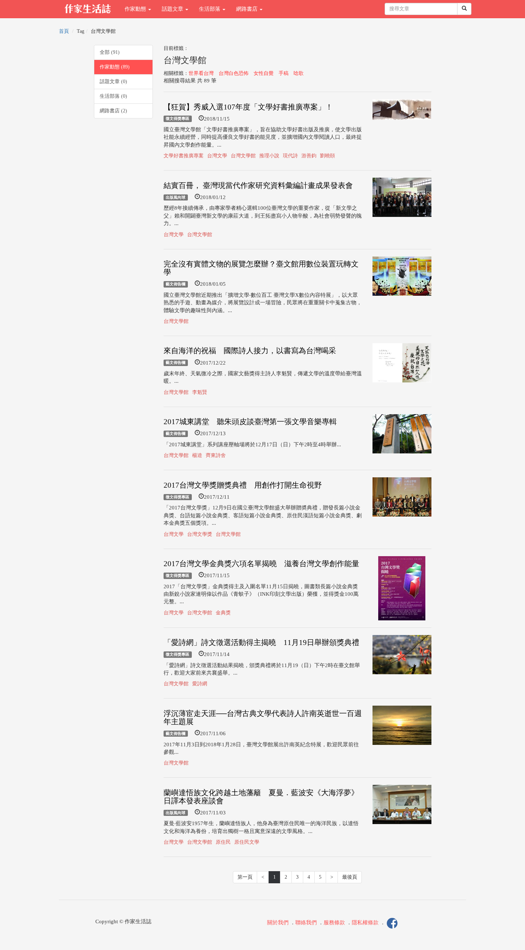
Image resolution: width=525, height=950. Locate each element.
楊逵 (197, 455)
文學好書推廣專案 (184, 155)
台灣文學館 (243, 155)
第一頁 (245, 877)
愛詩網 (199, 683)
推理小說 (269, 155)
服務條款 (334, 923)
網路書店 (247, 9)
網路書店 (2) (113, 110)
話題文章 (173, 9)
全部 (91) (110, 52)
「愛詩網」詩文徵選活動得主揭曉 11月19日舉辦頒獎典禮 (261, 642)
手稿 (284, 73)
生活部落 (210, 9)
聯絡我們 (306, 923)
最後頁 (349, 877)
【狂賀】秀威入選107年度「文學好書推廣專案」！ (248, 107)
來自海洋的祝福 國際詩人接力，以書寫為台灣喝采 (250, 350)
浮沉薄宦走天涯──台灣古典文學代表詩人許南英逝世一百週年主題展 (263, 717)
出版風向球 (175, 197)
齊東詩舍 (216, 455)
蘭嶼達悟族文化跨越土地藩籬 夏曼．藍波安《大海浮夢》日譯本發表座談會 (261, 796)
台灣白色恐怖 (234, 73)
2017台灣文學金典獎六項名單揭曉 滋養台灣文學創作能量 (261, 563)
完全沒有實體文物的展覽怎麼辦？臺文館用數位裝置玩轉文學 (261, 268)
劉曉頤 (327, 155)
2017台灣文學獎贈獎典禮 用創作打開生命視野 (243, 485)
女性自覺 (264, 73)
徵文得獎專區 (177, 119)
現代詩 (290, 155)
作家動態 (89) (115, 67)
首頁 (64, 31)
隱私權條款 (365, 923)
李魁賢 (199, 392)
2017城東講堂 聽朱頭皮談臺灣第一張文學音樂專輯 (250, 421)
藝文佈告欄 (175, 284)
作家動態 (136, 9)
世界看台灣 (201, 73)
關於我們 (278, 923)
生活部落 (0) (113, 96)
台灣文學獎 (199, 534)
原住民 (223, 842)
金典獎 (223, 612)
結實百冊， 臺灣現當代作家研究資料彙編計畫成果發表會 (258, 185)
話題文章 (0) (113, 81)
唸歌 (299, 73)
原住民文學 (246, 842)
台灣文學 (217, 155)
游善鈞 (308, 155)
